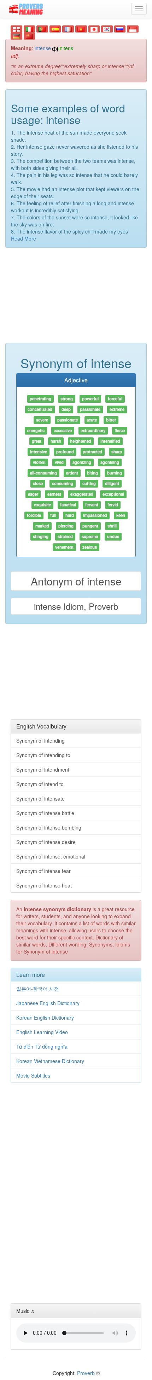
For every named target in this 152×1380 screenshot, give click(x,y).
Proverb (86, 1372)
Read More (23, 238)
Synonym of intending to (43, 755)
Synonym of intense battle (45, 812)
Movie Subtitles (33, 1075)
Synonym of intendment (42, 769)
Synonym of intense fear (43, 870)
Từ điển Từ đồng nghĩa (42, 1046)
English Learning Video (42, 1032)
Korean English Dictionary (45, 1017)
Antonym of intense (76, 581)
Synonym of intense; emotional (50, 856)
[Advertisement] (76, 299)
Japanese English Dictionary (48, 1003)
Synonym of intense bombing (48, 827)
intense (43, 48)
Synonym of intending (40, 740)
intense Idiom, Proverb (76, 606)
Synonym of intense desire (46, 841)
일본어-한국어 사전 (37, 988)
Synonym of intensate (40, 798)
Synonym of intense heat (44, 885)
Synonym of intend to (40, 784)
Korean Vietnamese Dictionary (50, 1061)
